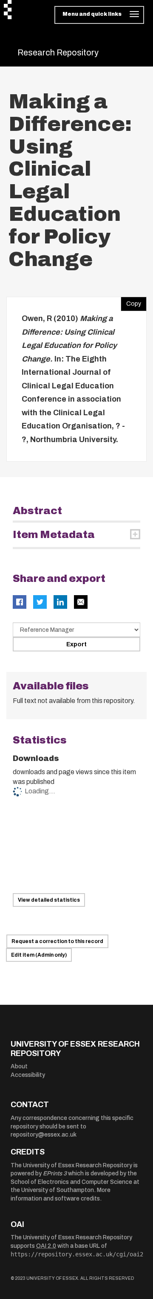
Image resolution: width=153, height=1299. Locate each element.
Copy (131, 302)
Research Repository (58, 52)
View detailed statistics (49, 900)
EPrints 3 (55, 1173)
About (19, 1066)
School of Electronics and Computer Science (71, 1182)
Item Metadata (54, 534)
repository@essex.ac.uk (43, 1134)
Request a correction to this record (57, 941)
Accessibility (28, 1075)
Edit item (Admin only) (39, 955)
